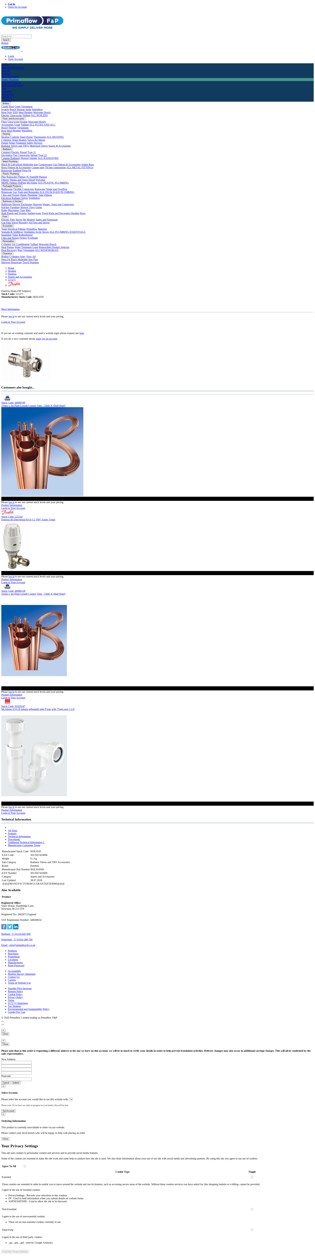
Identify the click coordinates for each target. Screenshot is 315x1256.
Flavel (15, 222)
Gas (15, 192)
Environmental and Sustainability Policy (28, 1009)
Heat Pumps (7, 247)
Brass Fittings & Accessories (16, 167)
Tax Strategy (14, 1006)
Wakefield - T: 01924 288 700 (16, 939)
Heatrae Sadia (24, 109)
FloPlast (22, 182)
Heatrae (13, 127)
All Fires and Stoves (39, 222)
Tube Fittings (45, 195)
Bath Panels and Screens (14, 213)
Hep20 (31, 179)
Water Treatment (17, 143)
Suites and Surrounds (47, 219)
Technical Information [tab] (19, 836)
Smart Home (26, 137)
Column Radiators (10, 158)
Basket (4, 43)
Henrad (25, 158)
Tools (4, 229)
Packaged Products (12, 186)
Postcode (6, 1076)
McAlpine (32, 182)
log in (11, 316)
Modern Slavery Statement (21, 974)
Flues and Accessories (13, 118)
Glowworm (16, 115)
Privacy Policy (15, 997)
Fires (5, 216)
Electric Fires (8, 219)
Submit (15, 1083)
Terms (11, 1000)
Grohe (38, 207)
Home (11, 268)
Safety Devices (34, 143)
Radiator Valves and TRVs (15, 145)
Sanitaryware (34, 213)
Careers (12, 980)
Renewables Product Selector (54, 247)
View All (31, 256)
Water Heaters (19, 140)
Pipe (3, 176)
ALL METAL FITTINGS (79, 167)
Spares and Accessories (20, 277)
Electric (5, 115)
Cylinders (6, 140)
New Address (8, 1059)
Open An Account (17, 7)
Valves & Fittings (36, 140)
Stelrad (34, 155)
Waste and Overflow (56, 189)
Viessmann (26, 106)
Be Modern (29, 219)
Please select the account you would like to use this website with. (34, 1099)
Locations (13, 959)
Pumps (4, 143)
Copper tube (38, 167)
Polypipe (40, 179)
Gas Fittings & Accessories (67, 164)
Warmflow (37, 109)
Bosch (13, 109)
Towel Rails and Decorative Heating (60, 213)
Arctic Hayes (42, 232)
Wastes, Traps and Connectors (58, 204)
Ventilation (34, 198)
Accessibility (14, 971)
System (5, 109)
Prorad (23, 152)
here (82, 333)
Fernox (23, 237)
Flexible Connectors (23, 189)
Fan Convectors (21, 155)
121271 (12, 279)
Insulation (6, 235)
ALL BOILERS (39, 115)
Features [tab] (12, 833)
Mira (28, 210)
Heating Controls (10, 137)
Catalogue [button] (6, 100)
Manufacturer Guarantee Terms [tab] (24, 845)
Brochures (13, 953)
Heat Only (6, 112)
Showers (37, 204)
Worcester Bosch (42, 112)
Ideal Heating (25, 112)
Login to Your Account (13, 322)
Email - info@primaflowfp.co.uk (18, 945)
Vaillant (26, 115)
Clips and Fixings (10, 195)
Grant (18, 106)
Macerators (13, 210)
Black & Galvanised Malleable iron (19, 164)
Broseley (23, 222)
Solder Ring (87, 164)
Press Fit (26, 170)
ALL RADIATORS (48, 158)
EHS (15, 112)
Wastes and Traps (19, 179)
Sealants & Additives (12, 232)
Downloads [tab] (14, 839)
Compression (45, 164)
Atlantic (33, 158)
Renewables (8, 241)
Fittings (5, 179)
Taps (22, 210)
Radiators (7, 149)
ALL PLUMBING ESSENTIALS (67, 232)
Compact (6, 152)
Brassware (6, 170)
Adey (23, 256)
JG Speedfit (32, 176)
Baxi (11, 106)
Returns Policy (15, 991)
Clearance (7, 253)
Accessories (7, 124)
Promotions (14, 956)
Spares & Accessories (59, 145)
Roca (82, 213)
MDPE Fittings (9, 182)
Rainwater (40, 189)
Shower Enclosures (22, 204)
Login (11, 56)
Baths (4, 210)
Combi (4, 106)
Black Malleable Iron (22, 259)
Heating (6, 134)
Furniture (15, 207)
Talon (15, 235)
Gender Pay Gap (16, 1012)
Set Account (8, 1111)
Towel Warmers (30, 262)
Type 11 (31, 152)
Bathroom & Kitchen (12, 201)
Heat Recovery (9, 250)
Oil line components (55, 167)
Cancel (6, 1083)
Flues (4, 121)
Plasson (43, 176)
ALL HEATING (55, 137)
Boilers (6, 103)
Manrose (42, 229)
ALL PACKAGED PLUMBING (57, 192)
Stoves (19, 219)
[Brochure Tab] (2, 1021)
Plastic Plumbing (11, 174)
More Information (10, 309)
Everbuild (33, 237)
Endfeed (17, 170)
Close (5, 1034)
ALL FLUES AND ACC (42, 124)
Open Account (15, 59)
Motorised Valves (39, 145)
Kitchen (5, 207)
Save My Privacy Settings (15, 1251)
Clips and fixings (10, 237)
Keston (24, 121)
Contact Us (14, 977)
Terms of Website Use (19, 982)
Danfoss (12, 274)
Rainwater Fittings (16, 176)
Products (12, 950)
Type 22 (42, 155)
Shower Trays (27, 207)
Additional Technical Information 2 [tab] (26, 842)
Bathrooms (7, 189)
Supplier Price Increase (20, 988)
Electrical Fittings (17, 229)
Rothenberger (26, 235)
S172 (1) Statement (18, 1003)
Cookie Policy (15, 994)
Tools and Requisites (28, 192)
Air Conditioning (21, 244)
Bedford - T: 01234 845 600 (16, 934)
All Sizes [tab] (12, 830)
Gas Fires (6, 222)
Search (6, 40)
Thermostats (39, 137)
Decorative (7, 155)
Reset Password (16, 965)
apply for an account (46, 338)
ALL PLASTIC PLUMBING (53, 182)
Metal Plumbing (10, 161)
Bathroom (6, 204)
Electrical (6, 198)
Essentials (8, 226)
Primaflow (31, 229)
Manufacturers (15, 962)
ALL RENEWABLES (46, 250)
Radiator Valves (20, 198)
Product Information (11, 505)
